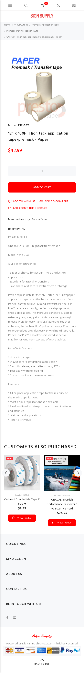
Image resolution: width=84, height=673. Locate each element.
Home (7, 25)
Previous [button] (6, 473)
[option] (42, 87)
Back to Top (42, 664)
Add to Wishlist (24, 201)
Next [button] (78, 473)
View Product (24, 518)
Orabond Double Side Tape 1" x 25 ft (22, 501)
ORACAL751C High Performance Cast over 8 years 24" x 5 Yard (62, 504)
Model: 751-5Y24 (62, 496)
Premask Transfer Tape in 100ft (22, 31)
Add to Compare (56, 201)
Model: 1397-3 (22, 495)
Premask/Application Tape (45, 25)
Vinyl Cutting (21, 25)
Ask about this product (30, 208)
